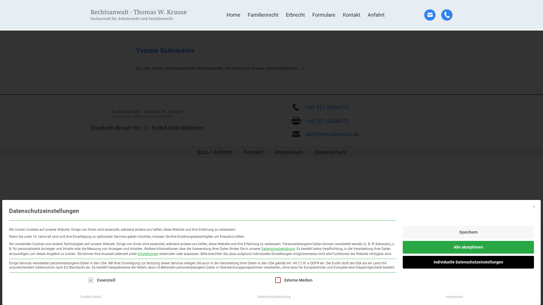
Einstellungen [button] (148, 254)
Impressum (454, 297)
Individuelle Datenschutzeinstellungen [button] (468, 262)
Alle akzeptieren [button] (468, 247)
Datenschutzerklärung (278, 249)
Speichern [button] (468, 232)
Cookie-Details (91, 297)
